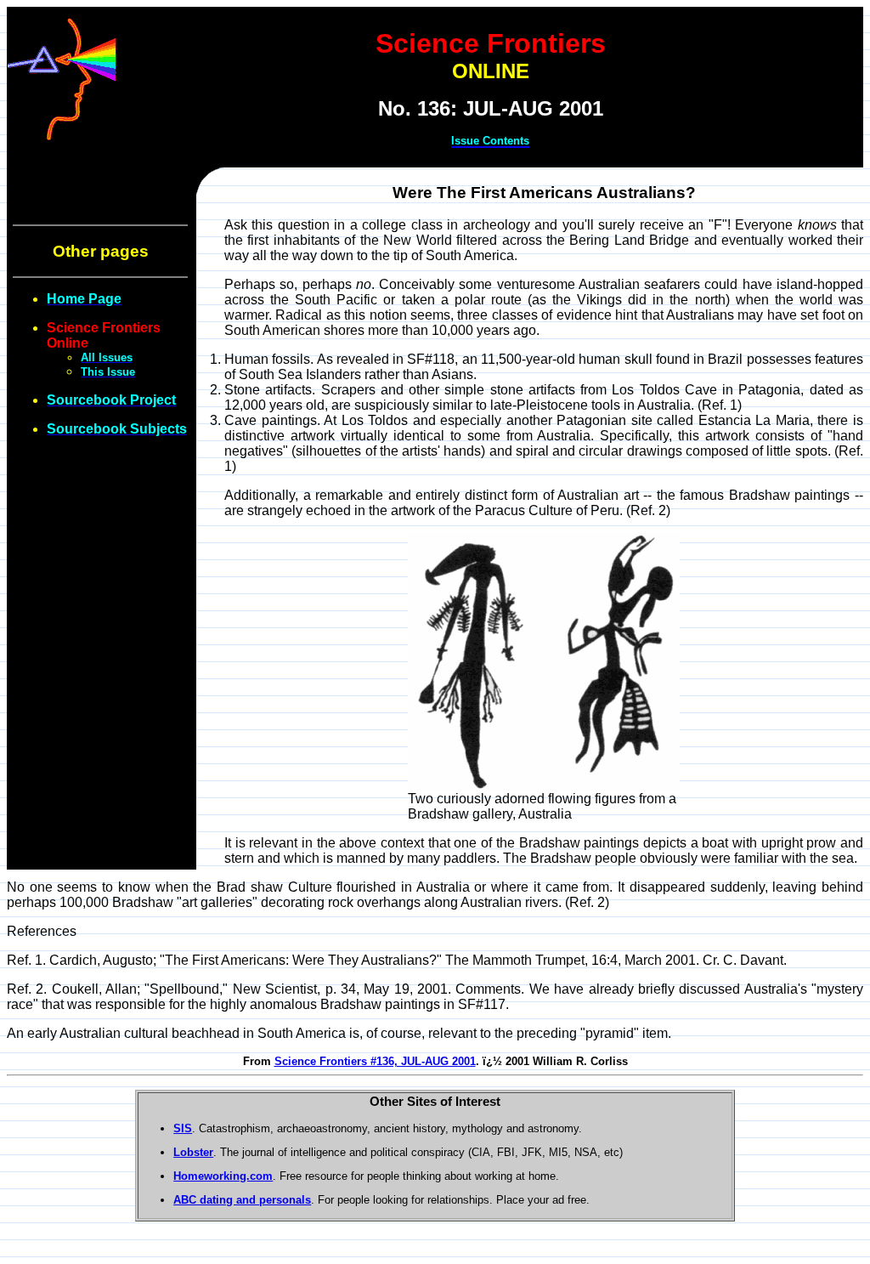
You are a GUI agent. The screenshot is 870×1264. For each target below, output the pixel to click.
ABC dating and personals (242, 1199)
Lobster (193, 1152)
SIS (182, 1128)
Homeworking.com (223, 1176)
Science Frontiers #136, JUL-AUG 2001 (375, 1061)
